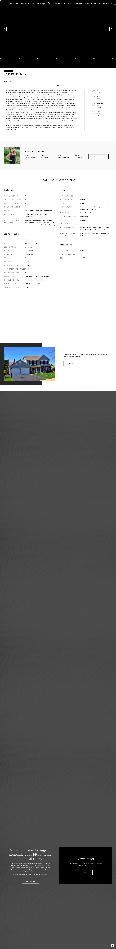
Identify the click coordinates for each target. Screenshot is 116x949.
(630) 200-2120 (46, 157)
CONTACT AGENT (99, 157)
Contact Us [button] (30, 881)
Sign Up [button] (85, 872)
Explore (71, 363)
